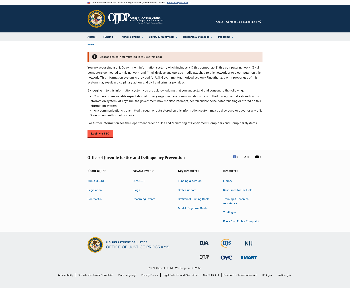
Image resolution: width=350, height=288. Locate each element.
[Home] (135, 19)
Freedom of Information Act (240, 275)
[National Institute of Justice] (248, 246)
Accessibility (65, 275)
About (219, 22)
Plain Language (127, 275)
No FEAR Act (211, 275)
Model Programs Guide (192, 208)
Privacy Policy (149, 275)
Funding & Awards (189, 181)
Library (227, 181)
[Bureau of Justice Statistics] (226, 248)
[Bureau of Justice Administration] (204, 246)
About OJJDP (96, 181)
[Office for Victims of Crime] (226, 260)
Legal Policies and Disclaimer (180, 275)
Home (91, 44)
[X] (248, 159)
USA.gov (267, 275)
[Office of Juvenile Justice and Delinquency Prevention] (204, 261)
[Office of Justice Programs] (96, 19)
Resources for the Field (237, 190)
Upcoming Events (144, 199)
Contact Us (233, 22)
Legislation (95, 190)
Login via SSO (100, 133)
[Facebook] (237, 159)
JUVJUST (139, 181)
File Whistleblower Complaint (95, 275)
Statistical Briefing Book (193, 199)
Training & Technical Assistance (236, 201)
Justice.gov (284, 275)
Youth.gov (229, 212)
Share (262, 24)
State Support (187, 190)
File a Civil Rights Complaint (241, 221)
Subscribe (249, 22)
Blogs (136, 190)
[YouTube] (259, 159)
